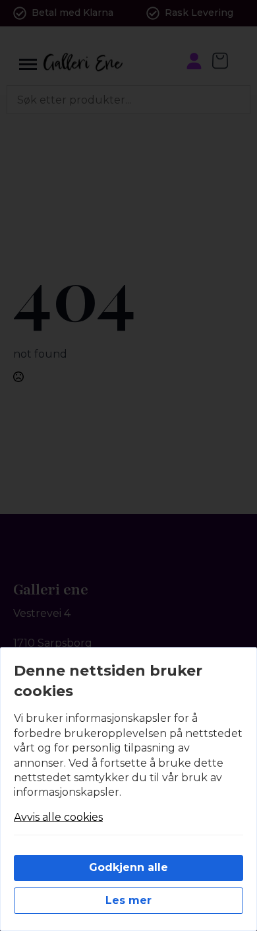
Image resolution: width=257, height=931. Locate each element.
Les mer (128, 900)
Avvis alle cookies (58, 817)
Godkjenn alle (128, 867)
